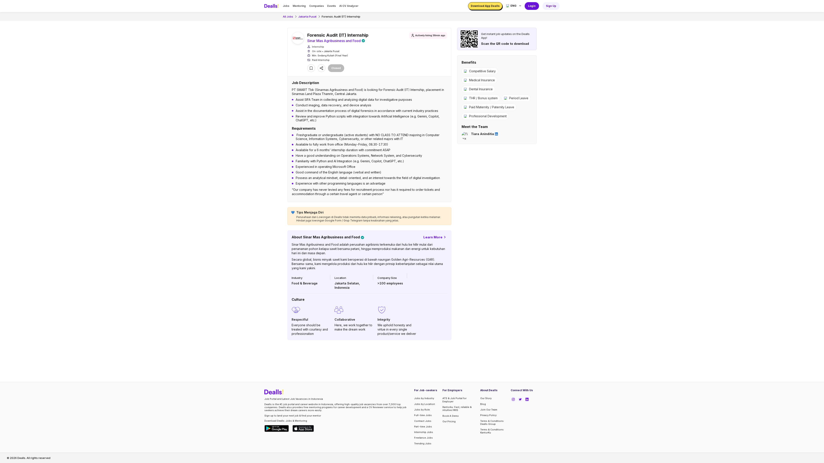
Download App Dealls (485, 6)
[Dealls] (272, 6)
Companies (316, 6)
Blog (483, 404)
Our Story (486, 398)
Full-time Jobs (423, 415)
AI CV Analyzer (348, 6)
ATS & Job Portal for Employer (454, 400)
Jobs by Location (424, 404)
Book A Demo (450, 415)
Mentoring (299, 6)
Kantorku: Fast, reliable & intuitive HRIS (457, 409)
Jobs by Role (422, 409)
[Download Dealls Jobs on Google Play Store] (276, 428)
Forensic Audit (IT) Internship (341, 16)
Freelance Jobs (423, 437)
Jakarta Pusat (307, 16)
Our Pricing (449, 421)
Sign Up (551, 6)
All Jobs (288, 16)
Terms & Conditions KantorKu (492, 431)
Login (532, 6)
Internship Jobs (423, 432)
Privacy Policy (488, 415)
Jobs (286, 6)
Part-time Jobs (423, 426)
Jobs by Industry (424, 398)
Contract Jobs (422, 420)
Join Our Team (488, 409)
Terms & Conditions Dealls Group (492, 422)
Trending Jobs (422, 443)
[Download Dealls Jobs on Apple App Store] (303, 428)
